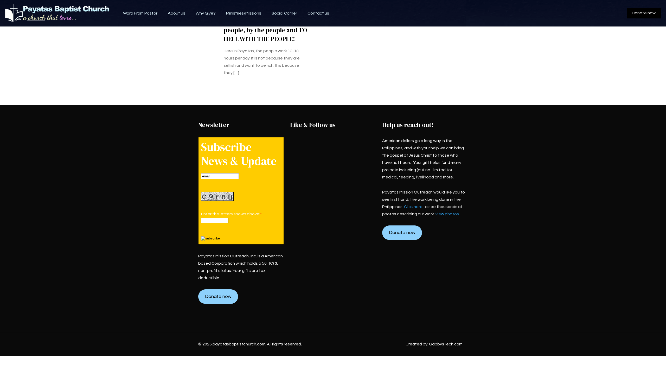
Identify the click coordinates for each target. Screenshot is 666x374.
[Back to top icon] (641, 363)
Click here (413, 207)
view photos (447, 214)
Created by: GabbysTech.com (434, 344)
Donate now (644, 13)
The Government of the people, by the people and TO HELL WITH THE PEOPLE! (265, 30)
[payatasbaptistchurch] (57, 13)
